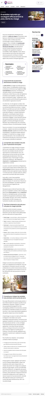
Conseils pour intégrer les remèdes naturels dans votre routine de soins (21, 73)
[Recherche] (38, 3)
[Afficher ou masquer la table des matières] (19, 64)
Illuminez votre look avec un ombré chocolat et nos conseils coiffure (37, 51)
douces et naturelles (8, 46)
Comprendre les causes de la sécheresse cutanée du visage (9, 68)
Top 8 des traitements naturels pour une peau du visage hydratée (21, 68)
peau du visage (13, 36)
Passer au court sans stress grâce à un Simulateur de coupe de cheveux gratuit (37, 67)
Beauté (3, 22)
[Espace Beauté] (8, 2)
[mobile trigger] (2, 2)
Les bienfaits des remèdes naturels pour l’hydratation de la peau (9, 73)
